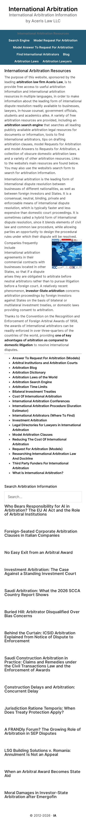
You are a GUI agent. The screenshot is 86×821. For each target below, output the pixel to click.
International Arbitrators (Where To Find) (43, 415)
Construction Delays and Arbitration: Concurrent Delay (39, 689)
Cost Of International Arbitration (37, 396)
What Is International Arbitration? (37, 473)
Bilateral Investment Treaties (34, 391)
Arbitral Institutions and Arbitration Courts (45, 363)
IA (54, 815)
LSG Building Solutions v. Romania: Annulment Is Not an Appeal (37, 752)
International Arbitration (43, 9)
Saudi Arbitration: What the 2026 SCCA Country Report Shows (42, 592)
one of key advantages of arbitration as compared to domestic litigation (37, 340)
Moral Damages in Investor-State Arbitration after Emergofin (36, 794)
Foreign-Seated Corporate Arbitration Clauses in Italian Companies (40, 533)
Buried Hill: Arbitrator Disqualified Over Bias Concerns (42, 613)
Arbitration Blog (24, 368)
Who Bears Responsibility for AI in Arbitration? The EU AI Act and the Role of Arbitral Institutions (42, 510)
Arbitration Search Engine (32, 382)
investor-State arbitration (45, 291)
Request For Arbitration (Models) (37, 449)
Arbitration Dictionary (29, 372)
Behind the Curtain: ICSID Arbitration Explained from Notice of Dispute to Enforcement (39, 637)
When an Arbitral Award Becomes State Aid (42, 773)
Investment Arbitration (29, 420)
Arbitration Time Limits (29, 387)
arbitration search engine (23, 125)
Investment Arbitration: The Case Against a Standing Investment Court (40, 571)
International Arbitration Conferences (41, 401)
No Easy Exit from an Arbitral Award (38, 552)
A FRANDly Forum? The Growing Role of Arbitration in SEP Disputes (42, 731)
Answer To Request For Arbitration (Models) (46, 358)
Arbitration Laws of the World (34, 377)
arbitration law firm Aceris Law (39, 82)
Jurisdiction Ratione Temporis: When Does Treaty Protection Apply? (39, 710)
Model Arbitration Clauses (32, 434)
